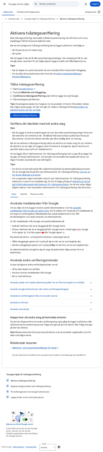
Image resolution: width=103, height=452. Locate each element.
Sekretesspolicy (18, 447)
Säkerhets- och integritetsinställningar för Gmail (34, 348)
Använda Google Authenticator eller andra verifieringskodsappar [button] (39, 289)
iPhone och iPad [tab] (36, 194)
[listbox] (47, 447)
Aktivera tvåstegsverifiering (25, 115)
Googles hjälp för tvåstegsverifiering (24, 374)
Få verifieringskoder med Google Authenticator (30, 392)
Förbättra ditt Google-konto (28, 12)
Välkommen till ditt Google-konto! (19, 424)
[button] (5, 4)
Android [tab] (23, 194)
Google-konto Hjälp (18, 4)
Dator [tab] (14, 194)
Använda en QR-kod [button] (19, 302)
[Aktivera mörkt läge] (59, 447)
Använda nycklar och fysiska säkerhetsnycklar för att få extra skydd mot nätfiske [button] (47, 282)
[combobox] (59, 4)
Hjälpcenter (8, 12)
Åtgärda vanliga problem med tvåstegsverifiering (31, 386)
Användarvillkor (31, 447)
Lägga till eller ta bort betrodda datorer (27, 397)
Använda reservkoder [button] (19, 309)
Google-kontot (26, 89)
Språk (44, 444)
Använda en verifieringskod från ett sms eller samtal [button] (33, 296)
